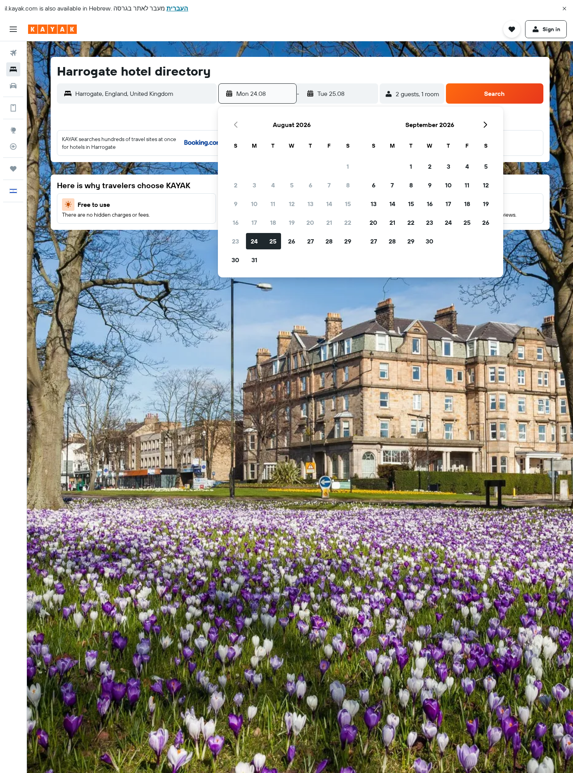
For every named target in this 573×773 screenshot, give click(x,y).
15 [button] (348, 204)
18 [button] (273, 222)
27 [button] (310, 241)
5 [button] (292, 185)
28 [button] (328, 241)
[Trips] (13, 168)
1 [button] (348, 166)
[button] (564, 8)
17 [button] (254, 222)
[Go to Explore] (13, 130)
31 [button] (254, 260)
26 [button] (291, 241)
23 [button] (235, 241)
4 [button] (273, 185)
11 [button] (273, 204)
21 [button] (329, 222)
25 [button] (272, 241)
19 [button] (292, 222)
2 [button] (235, 185)
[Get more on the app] (13, 108)
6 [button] (310, 185)
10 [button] (254, 204)
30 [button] (235, 260)
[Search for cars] (13, 86)
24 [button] (254, 241)
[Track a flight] (13, 146)
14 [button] (329, 204)
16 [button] (236, 222)
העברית (177, 8)
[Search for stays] (13, 69)
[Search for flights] (13, 53)
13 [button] (310, 204)
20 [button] (310, 222)
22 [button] (347, 222)
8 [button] (348, 185)
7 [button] (329, 185)
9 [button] (235, 204)
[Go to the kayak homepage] (52, 29)
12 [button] (292, 204)
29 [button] (347, 241)
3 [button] (254, 185)
